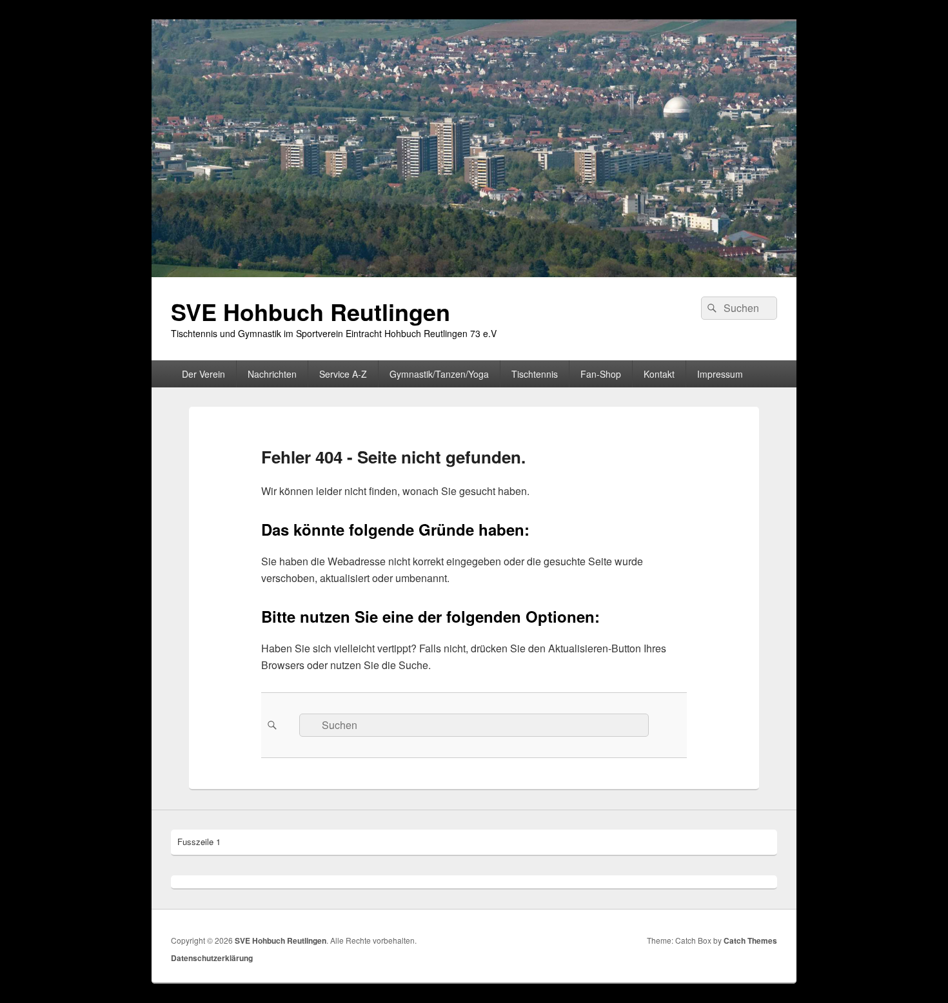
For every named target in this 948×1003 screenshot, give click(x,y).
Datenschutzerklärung (212, 958)
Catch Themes (750, 940)
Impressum (720, 373)
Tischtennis (534, 373)
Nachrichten (272, 373)
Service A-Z (343, 373)
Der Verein (203, 373)
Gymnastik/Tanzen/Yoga (439, 373)
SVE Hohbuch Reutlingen (310, 311)
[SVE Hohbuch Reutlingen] (474, 273)
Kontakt (659, 373)
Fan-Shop (600, 373)
